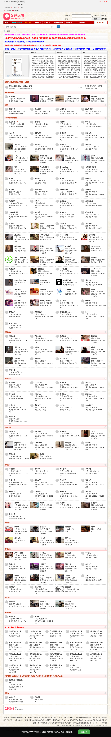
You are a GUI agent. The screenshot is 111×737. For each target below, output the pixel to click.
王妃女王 (68, 601)
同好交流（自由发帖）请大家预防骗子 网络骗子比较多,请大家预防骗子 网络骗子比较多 (34, 676)
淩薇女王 (12, 405)
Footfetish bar (96, 269)
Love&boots (95, 246)
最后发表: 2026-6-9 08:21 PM (19, 606)
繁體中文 (7, 7)
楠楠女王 (38, 480)
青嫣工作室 (13, 323)
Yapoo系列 (64, 235)
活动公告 (38, 697)
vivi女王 (88, 553)
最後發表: (16, 101)
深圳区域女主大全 (76, 631)
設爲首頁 (7, 1)
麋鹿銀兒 (63, 212)
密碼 (66, 19)
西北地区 (8, 597)
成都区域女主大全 (15, 665)
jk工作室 (37, 212)
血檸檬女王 (89, 405)
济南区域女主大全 (96, 642)
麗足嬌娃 (17, 235)
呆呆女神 (63, 491)
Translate (21, 1)
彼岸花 (87, 122)
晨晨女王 (68, 527)
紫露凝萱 (94, 358)
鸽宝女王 (43, 503)
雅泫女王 (17, 144)
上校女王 (38, 491)
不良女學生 (89, 223)
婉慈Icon (17, 246)
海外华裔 (8, 612)
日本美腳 (38, 109)
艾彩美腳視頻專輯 (11, 118)
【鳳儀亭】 (18, 289)
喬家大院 (94, 257)
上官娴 (67, 575)
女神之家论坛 (27, 717)
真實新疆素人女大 (66, 312)
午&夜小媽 (38, 442)
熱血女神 (12, 269)
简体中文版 (103, 1)
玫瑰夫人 (12, 587)
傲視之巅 (17, 300)
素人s (11, 178)
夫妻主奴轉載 (44, 96)
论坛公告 (12, 697)
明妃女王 (38, 144)
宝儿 (86, 575)
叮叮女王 (94, 431)
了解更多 (69, 732)
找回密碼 (104, 16)
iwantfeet (43, 280)
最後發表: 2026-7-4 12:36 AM (19, 458)
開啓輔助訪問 (98, 2)
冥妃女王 (88, 491)
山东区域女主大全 (56, 665)
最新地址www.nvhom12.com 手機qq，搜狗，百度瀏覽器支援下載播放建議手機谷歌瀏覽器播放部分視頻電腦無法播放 (45, 34)
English (20, 4)
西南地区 (8, 522)
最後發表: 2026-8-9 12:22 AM (70, 436)
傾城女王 (63, 382)
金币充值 (28, 22)
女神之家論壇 (4, 30)
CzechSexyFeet (20, 280)
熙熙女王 (12, 336)
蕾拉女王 (12, 616)
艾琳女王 (38, 178)
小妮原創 (41, 269)
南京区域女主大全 (15, 654)
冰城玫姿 (88, 469)
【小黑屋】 (64, 269)
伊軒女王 (12, 394)
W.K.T (37, 201)
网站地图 (104, 723)
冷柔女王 (17, 503)
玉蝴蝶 (16, 575)
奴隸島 (11, 223)
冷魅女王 (17, 358)
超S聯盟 (37, 122)
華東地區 (8, 332)
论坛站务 (8, 693)
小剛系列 (63, 223)
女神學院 (43, 289)
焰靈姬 (93, 289)
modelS (88, 178)
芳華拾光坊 (38, 312)
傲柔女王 (12, 480)
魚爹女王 (63, 133)
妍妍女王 (88, 394)
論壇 (6, 22)
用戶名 (66, 16)
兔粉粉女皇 (89, 201)
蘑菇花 (67, 156)
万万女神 (68, 538)
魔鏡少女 (88, 144)
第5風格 (88, 189)
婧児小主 (12, 370)
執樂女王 (88, 133)
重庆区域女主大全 (76, 642)
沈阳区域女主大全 (35, 665)
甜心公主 (43, 527)
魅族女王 (94, 347)
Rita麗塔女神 (44, 167)
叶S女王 (42, 538)
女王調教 (12, 96)
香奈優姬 (68, 347)
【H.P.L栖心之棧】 (20, 257)
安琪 (15, 167)
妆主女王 (12, 514)
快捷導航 (100, 22)
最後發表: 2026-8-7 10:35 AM (95, 305)
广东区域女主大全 (56, 631)
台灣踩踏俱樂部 (90, 167)
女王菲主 (63, 469)
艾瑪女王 (12, 454)
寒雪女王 (63, 394)
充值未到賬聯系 (16, 22)
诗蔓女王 (63, 503)
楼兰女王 (17, 538)
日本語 (14, 7)
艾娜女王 (63, 122)
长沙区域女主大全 (56, 654)
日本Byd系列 (44, 235)
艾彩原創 (12, 122)
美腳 (6, 105)
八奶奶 (62, 405)
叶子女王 (43, 553)
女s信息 (73, 665)
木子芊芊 (68, 289)
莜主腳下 (94, 156)
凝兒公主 (88, 382)
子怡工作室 (38, 189)
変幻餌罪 (68, 246)
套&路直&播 (67, 280)
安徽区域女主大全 (35, 642)
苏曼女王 (12, 564)
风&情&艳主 (18, 553)
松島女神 (12, 491)
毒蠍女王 (88, 480)
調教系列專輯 (9, 92)
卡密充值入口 (70, 22)
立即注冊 (104, 19)
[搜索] (58, 27)
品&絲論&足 (89, 212)
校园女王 (43, 564)
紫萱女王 (38, 405)
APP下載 (82, 22)
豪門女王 (88, 300)
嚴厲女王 (63, 336)
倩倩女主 (68, 587)
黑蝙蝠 (42, 246)
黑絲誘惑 (12, 201)
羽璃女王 (68, 564)
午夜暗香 (38, 431)
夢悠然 (42, 454)
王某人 (16, 156)
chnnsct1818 (64, 189)
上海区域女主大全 (35, 631)
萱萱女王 (43, 601)
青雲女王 (38, 347)
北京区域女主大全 (15, 631)
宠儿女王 (68, 553)
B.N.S (87, 312)
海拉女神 (12, 469)
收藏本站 (14, 1)
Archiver (7, 717)
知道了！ (84, 732)
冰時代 (42, 223)
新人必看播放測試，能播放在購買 (20, 86)
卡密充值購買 (58, 22)
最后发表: (17, 518)
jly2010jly (94, 88)
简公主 (37, 616)
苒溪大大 (12, 312)
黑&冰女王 (38, 469)
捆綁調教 (94, 96)
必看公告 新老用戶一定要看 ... (94, 86)
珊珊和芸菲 (43, 156)
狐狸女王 (94, 527)
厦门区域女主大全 (56, 642)
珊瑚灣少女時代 (45, 300)
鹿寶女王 (38, 133)
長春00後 (68, 257)
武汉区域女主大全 (96, 631)
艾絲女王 (38, 358)
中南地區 (8, 427)
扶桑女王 (38, 336)
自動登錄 (97, 16)
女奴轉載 (68, 96)
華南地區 (8, 378)
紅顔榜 (11, 189)
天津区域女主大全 (96, 654)
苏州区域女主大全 (76, 654)
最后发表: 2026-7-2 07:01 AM (70, 507)
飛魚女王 (63, 480)
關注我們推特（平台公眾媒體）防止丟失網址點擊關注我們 (24, 42)
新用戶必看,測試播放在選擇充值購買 (17, 82)
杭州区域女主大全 (15, 642)
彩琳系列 (92, 235)
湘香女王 (12, 431)
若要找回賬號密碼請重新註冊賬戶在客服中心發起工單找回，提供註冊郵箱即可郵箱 (33, 45)
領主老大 (63, 300)
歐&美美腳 (89, 109)
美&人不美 (63, 358)
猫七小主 (94, 503)
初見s (62, 178)
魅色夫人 (17, 347)
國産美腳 (12, 109)
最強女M (88, 280)
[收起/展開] (105, 82)
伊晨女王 (63, 201)
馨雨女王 (94, 336)
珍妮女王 (12, 601)
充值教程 (38, 22)
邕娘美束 (43, 257)
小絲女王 (38, 394)
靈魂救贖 (63, 431)
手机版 (13, 717)
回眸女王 (88, 442)
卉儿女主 (38, 587)
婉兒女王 (12, 416)
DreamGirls (64, 167)
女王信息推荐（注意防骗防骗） (15, 627)
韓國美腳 (63, 109)
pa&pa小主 (38, 382)
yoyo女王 (17, 442)
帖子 (51, 27)
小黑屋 (19, 717)
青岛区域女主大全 (35, 654)
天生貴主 (68, 442)
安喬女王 (63, 144)
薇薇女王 (17, 527)
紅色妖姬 (12, 382)
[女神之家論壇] (13, 16)
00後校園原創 (13, 212)
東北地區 (8, 465)
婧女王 (42, 575)
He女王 (11, 133)
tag (16, 707)
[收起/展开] (105, 523)
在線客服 (47, 22)
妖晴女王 (88, 564)
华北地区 (8, 549)
